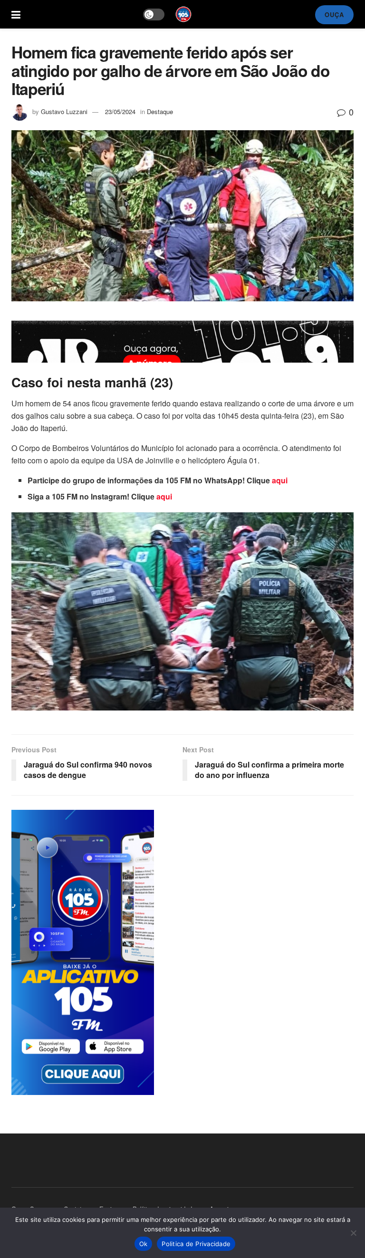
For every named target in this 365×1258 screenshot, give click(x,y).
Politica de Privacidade (196, 1244)
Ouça (334, 14)
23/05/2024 (120, 111)
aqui (280, 480)
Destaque (160, 111)
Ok (143, 1244)
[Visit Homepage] (183, 14)
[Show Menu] (15, 14)
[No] (353, 1233)
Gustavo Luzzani (64, 111)
